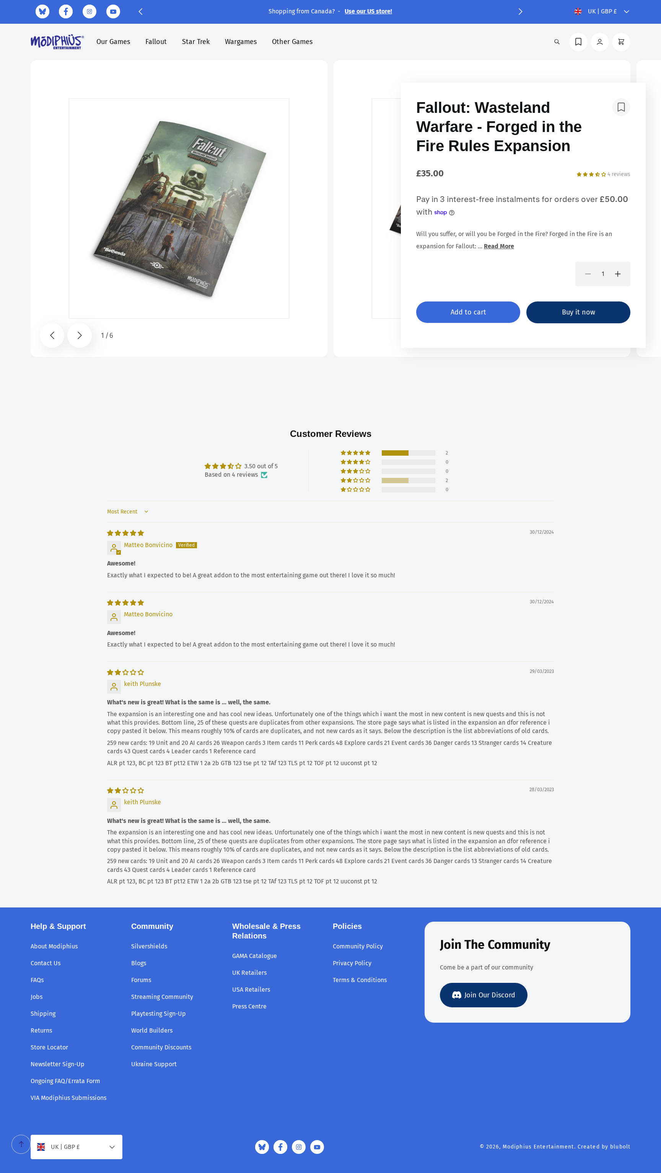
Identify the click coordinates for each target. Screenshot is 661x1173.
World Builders (152, 1030)
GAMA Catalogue (254, 956)
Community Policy (358, 946)
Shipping (43, 1013)
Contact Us (45, 963)
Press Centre (249, 1006)
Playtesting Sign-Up (158, 1013)
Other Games (292, 41)
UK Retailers (249, 972)
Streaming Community (162, 996)
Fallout (156, 41)
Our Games (113, 41)
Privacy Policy (352, 963)
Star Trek (196, 41)
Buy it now (578, 312)
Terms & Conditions (360, 980)
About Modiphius (54, 946)
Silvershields (149, 946)
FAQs (37, 980)
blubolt (620, 1147)
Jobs (36, 996)
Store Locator (49, 1047)
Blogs (138, 963)
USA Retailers (251, 989)
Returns (41, 1030)
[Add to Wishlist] (621, 107)
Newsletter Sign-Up (58, 1064)
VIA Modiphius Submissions (68, 1097)
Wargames (241, 41)
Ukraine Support (154, 1064)
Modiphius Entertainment (538, 1147)
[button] (140, 11)
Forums (141, 980)
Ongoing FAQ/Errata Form (65, 1081)
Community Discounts (161, 1047)
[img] (125, 533)
